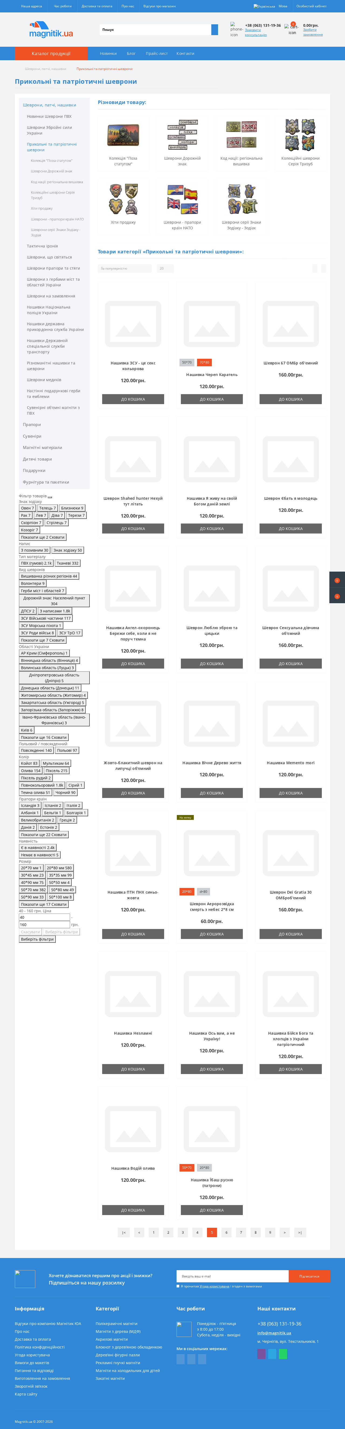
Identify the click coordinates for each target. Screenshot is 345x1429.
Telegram (272, 1354)
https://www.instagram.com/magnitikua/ (202, 1359)
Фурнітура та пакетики (46, 482)
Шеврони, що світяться (49, 257)
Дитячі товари (37, 459)
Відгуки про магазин (159, 6)
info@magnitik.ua (274, 1333)
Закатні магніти (110, 1378)
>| (300, 1232)
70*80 (204, 362)
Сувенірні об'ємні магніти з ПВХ (53, 410)
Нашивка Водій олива (133, 1168)
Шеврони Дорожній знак (51, 171)
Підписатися (309, 1276)
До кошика (133, 399)
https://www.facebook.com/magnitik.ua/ (181, 1359)
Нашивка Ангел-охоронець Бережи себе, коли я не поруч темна (133, 633)
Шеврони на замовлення (51, 295)
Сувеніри (32, 436)
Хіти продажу (42, 208)
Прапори (32, 424)
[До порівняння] (162, 297)
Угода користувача (214, 1286)
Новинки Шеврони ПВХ (49, 116)
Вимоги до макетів (32, 1362)
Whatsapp (283, 1354)
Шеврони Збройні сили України (49, 130)
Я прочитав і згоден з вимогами (221, 1286)
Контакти (185, 53)
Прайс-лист (157, 53)
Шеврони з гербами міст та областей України (53, 282)
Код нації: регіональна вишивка (57, 181)
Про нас (128, 6)
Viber (261, 1354)
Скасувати (30, 931)
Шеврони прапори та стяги (53, 268)
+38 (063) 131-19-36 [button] (279, 1324)
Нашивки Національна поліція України (49, 309)
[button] (337, 595)
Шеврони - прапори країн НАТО (57, 219)
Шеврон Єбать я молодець (291, 498)
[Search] (214, 29)
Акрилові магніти (112, 1339)
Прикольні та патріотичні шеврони (52, 147)
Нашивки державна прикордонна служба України (55, 326)
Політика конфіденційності (40, 1347)
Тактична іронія (42, 246)
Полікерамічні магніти (116, 1323)
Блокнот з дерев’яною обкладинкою (129, 1347)
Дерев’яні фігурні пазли (118, 1354)
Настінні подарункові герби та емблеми (54, 393)
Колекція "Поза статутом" (52, 160)
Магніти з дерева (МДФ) (118, 1331)
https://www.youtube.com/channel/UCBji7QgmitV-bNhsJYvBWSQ (191, 1359)
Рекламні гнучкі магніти (118, 1362)
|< (124, 1232)
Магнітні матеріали (42, 447)
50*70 (187, 362)
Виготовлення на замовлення (42, 1378)
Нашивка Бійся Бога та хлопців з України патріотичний (290, 1039)
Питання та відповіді (34, 1370)
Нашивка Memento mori (291, 762)
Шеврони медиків (44, 379)
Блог (131, 53)
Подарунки (34, 470)
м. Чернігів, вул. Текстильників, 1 (288, 1341)
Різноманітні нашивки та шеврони (51, 365)
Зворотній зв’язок (31, 1386)
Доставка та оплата (97, 6)
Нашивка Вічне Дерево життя (211, 762)
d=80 (203, 891)
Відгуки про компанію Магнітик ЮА (48, 1323)
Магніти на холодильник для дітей (128, 1370)
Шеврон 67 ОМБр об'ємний (291, 362)
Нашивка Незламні (133, 1033)
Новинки (108, 53)
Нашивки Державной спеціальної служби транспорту (47, 346)
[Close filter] (50, 497)
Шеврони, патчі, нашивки (45, 68)
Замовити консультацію (256, 32)
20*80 (187, 891)
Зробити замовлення (313, 32)
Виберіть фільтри (61, 931)
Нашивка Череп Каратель (211, 374)
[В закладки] (162, 554)
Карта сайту (26, 1394)
